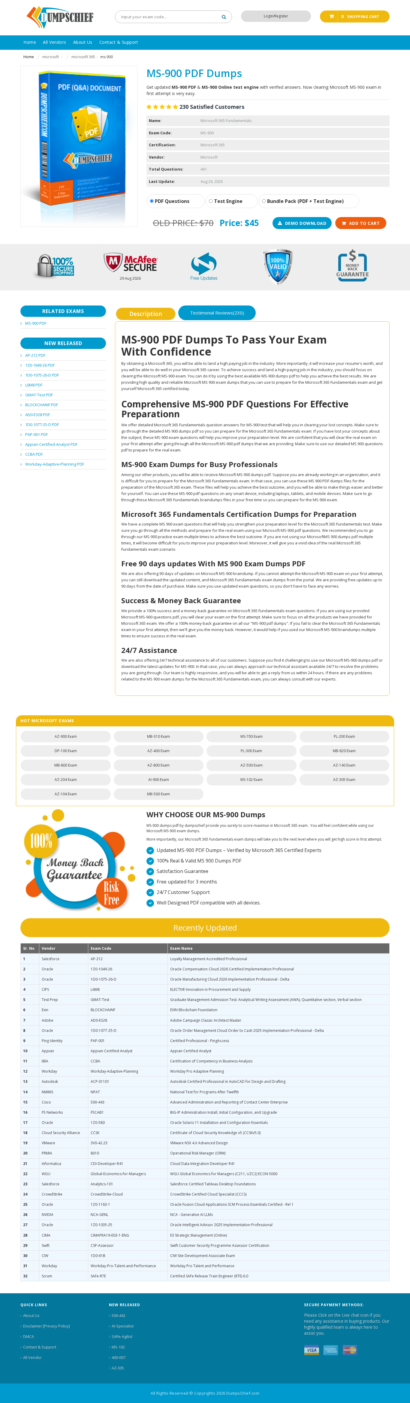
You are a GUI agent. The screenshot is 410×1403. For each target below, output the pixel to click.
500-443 (97, 1102)
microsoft (50, 56)
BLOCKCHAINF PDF (41, 404)
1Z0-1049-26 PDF (40, 365)
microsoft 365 (83, 56)
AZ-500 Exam (251, 765)
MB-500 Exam (158, 794)
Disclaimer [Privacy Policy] (46, 1326)
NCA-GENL (99, 1214)
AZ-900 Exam (66, 736)
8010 (95, 1153)
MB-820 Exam (344, 750)
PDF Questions (171, 201)
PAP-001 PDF (36, 434)
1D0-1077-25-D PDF (42, 424)
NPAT (95, 1092)
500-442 (118, 1315)
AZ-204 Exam (66, 779)
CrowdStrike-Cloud (107, 1194)
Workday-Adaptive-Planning (114, 1071)
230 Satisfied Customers (211, 106)
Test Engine (228, 201)
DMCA (28, 1336)
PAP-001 (98, 1040)
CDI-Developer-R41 (107, 1163)
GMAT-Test (100, 999)
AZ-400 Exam (158, 750)
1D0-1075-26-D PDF (42, 375)
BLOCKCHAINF (103, 1009)
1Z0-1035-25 (101, 1224)
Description (145, 314)
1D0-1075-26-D (103, 979)
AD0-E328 (99, 1020)
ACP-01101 (100, 1081)
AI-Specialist (123, 1326)
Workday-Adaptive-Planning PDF (54, 464)
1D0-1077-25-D (103, 1030)
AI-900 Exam (158, 779)
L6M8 (95, 989)
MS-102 (118, 1347)
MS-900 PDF (35, 323)
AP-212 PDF (35, 355)
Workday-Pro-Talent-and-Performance (123, 1265)
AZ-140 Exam (344, 765)
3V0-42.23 (99, 1142)
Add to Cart (364, 223)
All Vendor (32, 1357)
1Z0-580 (98, 1122)
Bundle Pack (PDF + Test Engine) (305, 201)
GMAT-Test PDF (39, 395)
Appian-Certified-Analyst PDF (51, 444)
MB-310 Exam (158, 736)
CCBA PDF (34, 454)
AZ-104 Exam (66, 794)
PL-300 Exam (251, 750)
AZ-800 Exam (158, 765)
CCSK (95, 1132)
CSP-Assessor (102, 1245)
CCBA (95, 1061)
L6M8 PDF (33, 385)
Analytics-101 (102, 1184)
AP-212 (97, 958)
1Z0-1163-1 (100, 1204)
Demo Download (306, 223)
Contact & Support (39, 1347)
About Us (31, 1315)
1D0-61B (98, 1255)
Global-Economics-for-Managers (118, 1173)
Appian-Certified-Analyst (111, 1050)
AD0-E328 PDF (37, 414)
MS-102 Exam (251, 779)
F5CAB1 (97, 1112)
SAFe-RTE (98, 1276)
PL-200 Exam (344, 736)
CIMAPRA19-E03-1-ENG (110, 1235)
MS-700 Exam (251, 736)
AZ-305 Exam (344, 779)
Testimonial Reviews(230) (217, 313)
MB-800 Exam (65, 765)
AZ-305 (118, 1368)
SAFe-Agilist (122, 1336)
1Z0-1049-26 (101, 969)
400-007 (118, 1357)
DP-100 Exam (66, 750)
